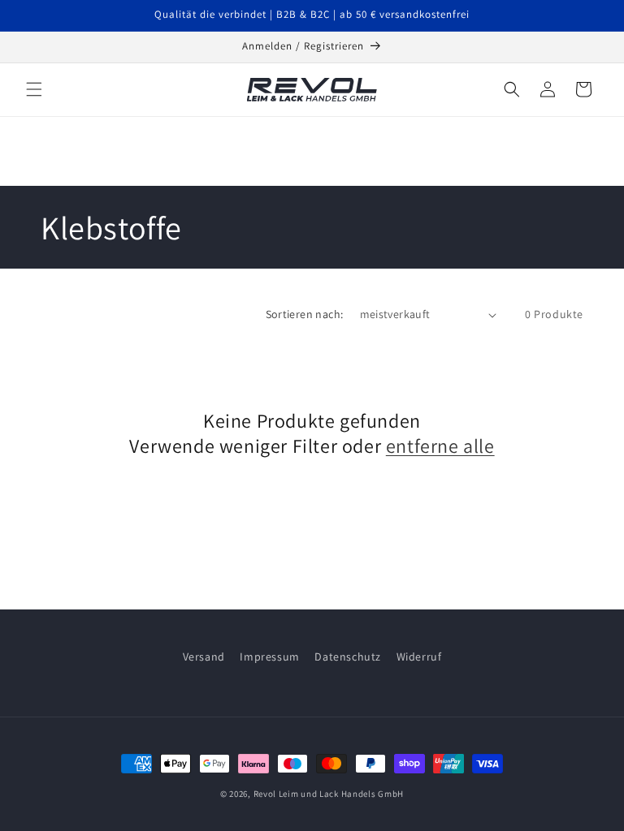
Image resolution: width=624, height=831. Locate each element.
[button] (34, 89)
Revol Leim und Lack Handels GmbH (329, 793)
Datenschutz (347, 656)
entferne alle (440, 446)
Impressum (269, 656)
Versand (204, 656)
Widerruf (419, 656)
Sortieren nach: (305, 314)
